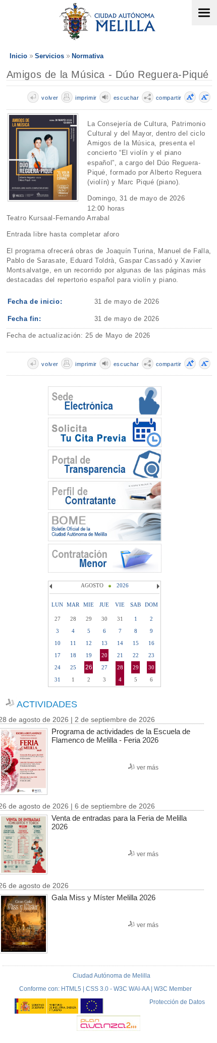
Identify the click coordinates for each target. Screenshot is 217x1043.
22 (136, 655)
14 (120, 643)
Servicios (49, 56)
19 (89, 655)
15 (136, 643)
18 (73, 655)
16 (151, 643)
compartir (169, 98)
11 (73, 643)
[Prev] (52, 586)
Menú (204, 12)
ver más (147, 767)
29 (136, 667)
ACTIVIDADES (47, 704)
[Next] (156, 586)
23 (151, 655)
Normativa (87, 56)
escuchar (126, 98)
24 (58, 667)
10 (58, 643)
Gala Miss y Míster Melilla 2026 (103, 897)
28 (120, 667)
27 (104, 667)
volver (50, 98)
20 (104, 655)
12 (89, 643)
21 (120, 655)
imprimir (86, 98)
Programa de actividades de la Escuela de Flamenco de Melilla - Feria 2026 (120, 735)
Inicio (18, 56)
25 (73, 667)
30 (151, 667)
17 (58, 655)
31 (58, 679)
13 (104, 643)
